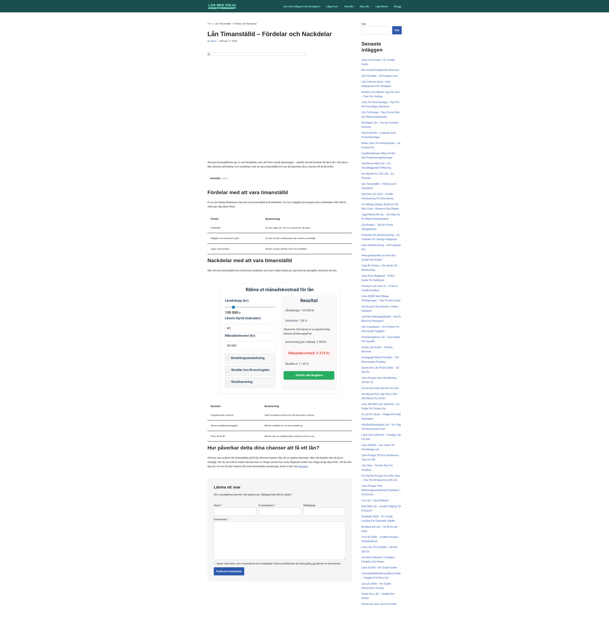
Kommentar (221, 519)
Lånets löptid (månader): (243, 318)
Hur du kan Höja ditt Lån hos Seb (380, 388)
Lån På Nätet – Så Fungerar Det (379, 76)
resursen (303, 466)
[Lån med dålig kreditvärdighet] (222, 6)
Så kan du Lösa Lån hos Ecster (378, 604)
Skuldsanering (241, 382)
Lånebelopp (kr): (237, 300)
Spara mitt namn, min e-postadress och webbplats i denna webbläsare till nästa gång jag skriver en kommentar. (278, 563)
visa (224, 178)
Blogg (397, 6)
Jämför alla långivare (309, 375)
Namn (218, 505)
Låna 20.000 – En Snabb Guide (379, 567)
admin (213, 41)
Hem (209, 23)
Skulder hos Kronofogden (250, 370)
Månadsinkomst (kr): (240, 335)
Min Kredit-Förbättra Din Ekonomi (380, 70)
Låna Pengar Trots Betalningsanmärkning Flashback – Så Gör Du (381, 490)
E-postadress (267, 505)
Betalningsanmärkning (248, 358)
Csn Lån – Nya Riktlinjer (375, 500)
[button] (321, 6)
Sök (363, 24)
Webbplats (309, 505)
